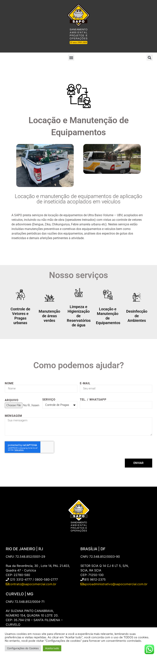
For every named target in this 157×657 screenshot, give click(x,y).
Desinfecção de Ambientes (136, 316)
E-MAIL (85, 383)
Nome (9, 383)
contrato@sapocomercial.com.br (32, 584)
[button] (71, 57)
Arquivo (11, 400)
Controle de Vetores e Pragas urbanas (20, 316)
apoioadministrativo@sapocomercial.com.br (115, 584)
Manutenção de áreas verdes (49, 316)
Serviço (48, 399)
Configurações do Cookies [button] (23, 648)
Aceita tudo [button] (52, 648)
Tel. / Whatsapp (93, 399)
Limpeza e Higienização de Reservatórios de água (79, 315)
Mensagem (13, 415)
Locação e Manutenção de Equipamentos (108, 316)
